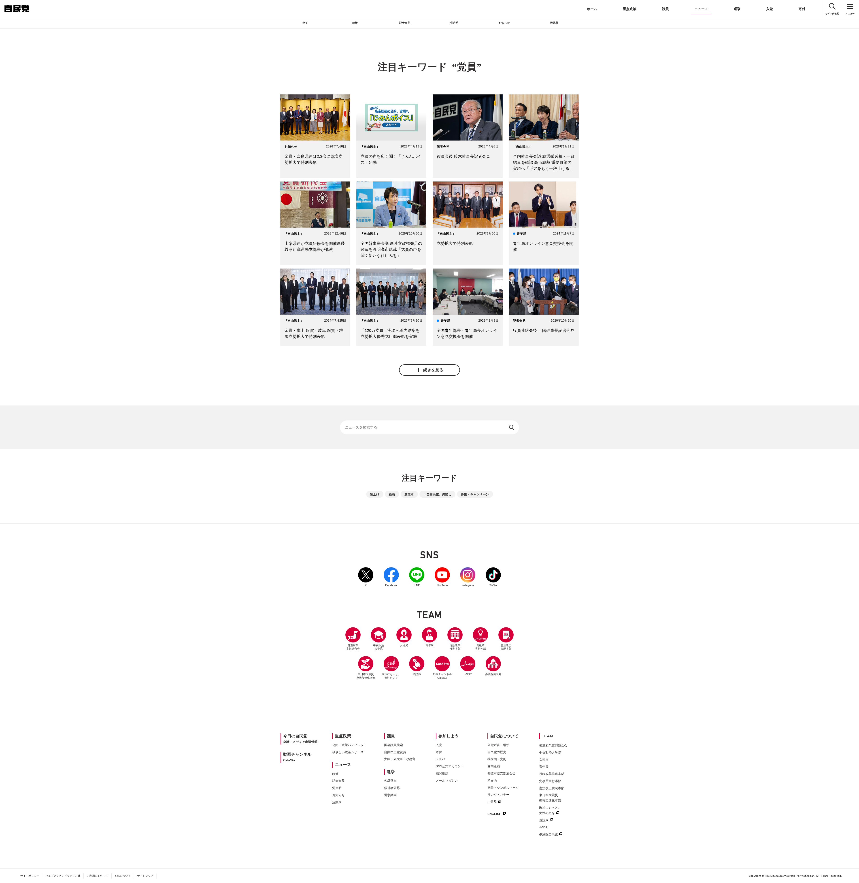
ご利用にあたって (97, 875)
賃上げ (374, 494)
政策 (355, 22)
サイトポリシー (29, 875)
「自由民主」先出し (437, 494)
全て (305, 22)
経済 (392, 494)
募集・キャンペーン (475, 494)
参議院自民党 (493, 666)
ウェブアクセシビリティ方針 (62, 875)
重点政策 (629, 9)
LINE (416, 577)
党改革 (409, 494)
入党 (769, 9)
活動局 (554, 22)
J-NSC (468, 674)
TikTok (493, 577)
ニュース (701, 9)
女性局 (404, 645)
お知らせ (504, 22)
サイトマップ (145, 875)
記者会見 (404, 22)
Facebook (391, 577)
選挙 (737, 9)
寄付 (802, 9)
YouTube (442, 577)
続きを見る (433, 370)
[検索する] (512, 427)
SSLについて (123, 875)
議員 (665, 9)
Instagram (467, 577)
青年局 (429, 645)
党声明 (454, 22)
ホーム (592, 9)
